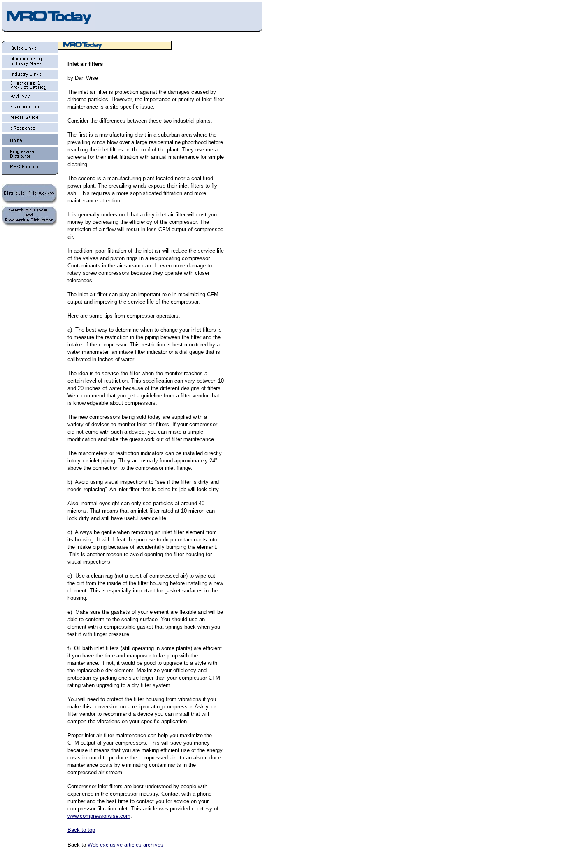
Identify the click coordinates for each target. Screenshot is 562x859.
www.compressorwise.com (98, 816)
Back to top (81, 830)
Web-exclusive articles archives (125, 845)
